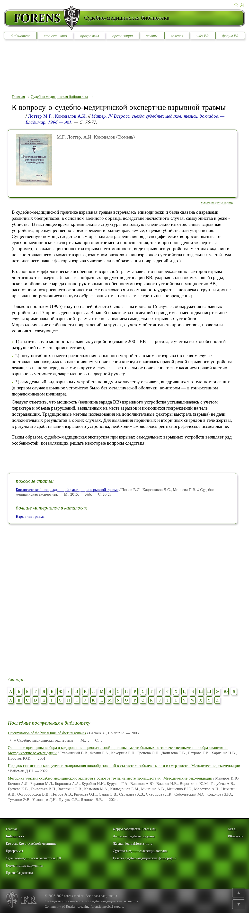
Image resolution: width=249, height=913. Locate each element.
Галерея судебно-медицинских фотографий (144, 858)
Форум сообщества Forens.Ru (134, 829)
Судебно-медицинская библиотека (59, 96)
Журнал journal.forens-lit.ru (132, 843)
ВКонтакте (235, 836)
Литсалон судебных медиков (134, 836)
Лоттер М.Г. (40, 116)
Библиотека (15, 836)
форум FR (230, 35)
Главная (18, 96)
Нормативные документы (24, 865)
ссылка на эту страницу (217, 202)
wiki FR (202, 35)
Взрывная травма (30, 516)
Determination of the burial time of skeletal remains (47, 732)
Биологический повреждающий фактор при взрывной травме (67, 489)
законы (152, 35)
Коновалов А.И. (71, 116)
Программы (14, 851)
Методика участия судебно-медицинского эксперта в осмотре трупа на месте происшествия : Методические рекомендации (110, 778)
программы (89, 35)
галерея (177, 35)
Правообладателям (19, 873)
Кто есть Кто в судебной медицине (31, 843)
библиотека (20, 35)
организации (122, 35)
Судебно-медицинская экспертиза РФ (33, 858)
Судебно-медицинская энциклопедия (140, 851)
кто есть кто (55, 35)
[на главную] (44, 18)
